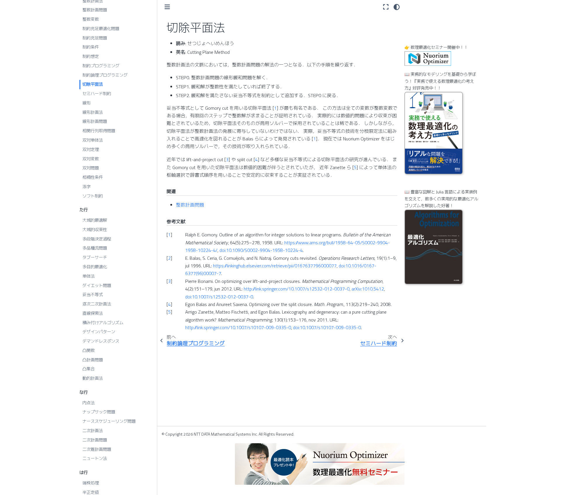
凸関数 (88, 350)
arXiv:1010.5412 (368, 288)
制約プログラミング (100, 66)
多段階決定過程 (96, 239)
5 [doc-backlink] (169, 311)
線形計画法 (92, 112)
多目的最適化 (94, 267)
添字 (86, 186)
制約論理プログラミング (104, 75)
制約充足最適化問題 (100, 28)
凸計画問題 (92, 359)
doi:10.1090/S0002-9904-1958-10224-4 (261, 250)
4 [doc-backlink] (169, 304)
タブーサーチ (94, 257)
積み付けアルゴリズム (102, 322)
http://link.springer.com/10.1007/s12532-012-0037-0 (296, 288)
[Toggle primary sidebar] (167, 6)
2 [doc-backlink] (169, 258)
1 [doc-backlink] (169, 234)
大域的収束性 (94, 229)
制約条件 (90, 47)
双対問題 (90, 168)
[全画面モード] (385, 6)
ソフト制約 (92, 195)
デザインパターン (98, 332)
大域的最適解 (94, 220)
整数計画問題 (94, 10)
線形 (86, 103)
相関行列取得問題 (98, 131)
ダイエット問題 (96, 285)
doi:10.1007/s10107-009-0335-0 (327, 327)
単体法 (88, 276)
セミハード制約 (96, 93)
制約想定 (90, 56)
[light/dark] (396, 6)
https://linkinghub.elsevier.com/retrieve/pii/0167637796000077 (275, 265)
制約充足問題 (94, 38)
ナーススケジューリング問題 (109, 421)
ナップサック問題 (98, 412)
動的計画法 (92, 378)
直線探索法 (92, 313)
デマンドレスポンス (100, 341)
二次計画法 (92, 430)
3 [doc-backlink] (169, 281)
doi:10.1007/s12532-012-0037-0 (219, 296)
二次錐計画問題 (96, 449)
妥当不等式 (92, 294)
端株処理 (90, 483)
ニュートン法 (94, 458)
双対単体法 (92, 140)
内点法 (88, 402)
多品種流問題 (94, 248)
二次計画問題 (94, 440)
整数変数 (90, 19)
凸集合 (88, 369)
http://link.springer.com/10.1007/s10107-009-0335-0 (238, 327)
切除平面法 (92, 84)
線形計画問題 (94, 121)
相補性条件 (92, 177)
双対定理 (90, 149)
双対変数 (90, 158)
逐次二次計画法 (96, 304)
